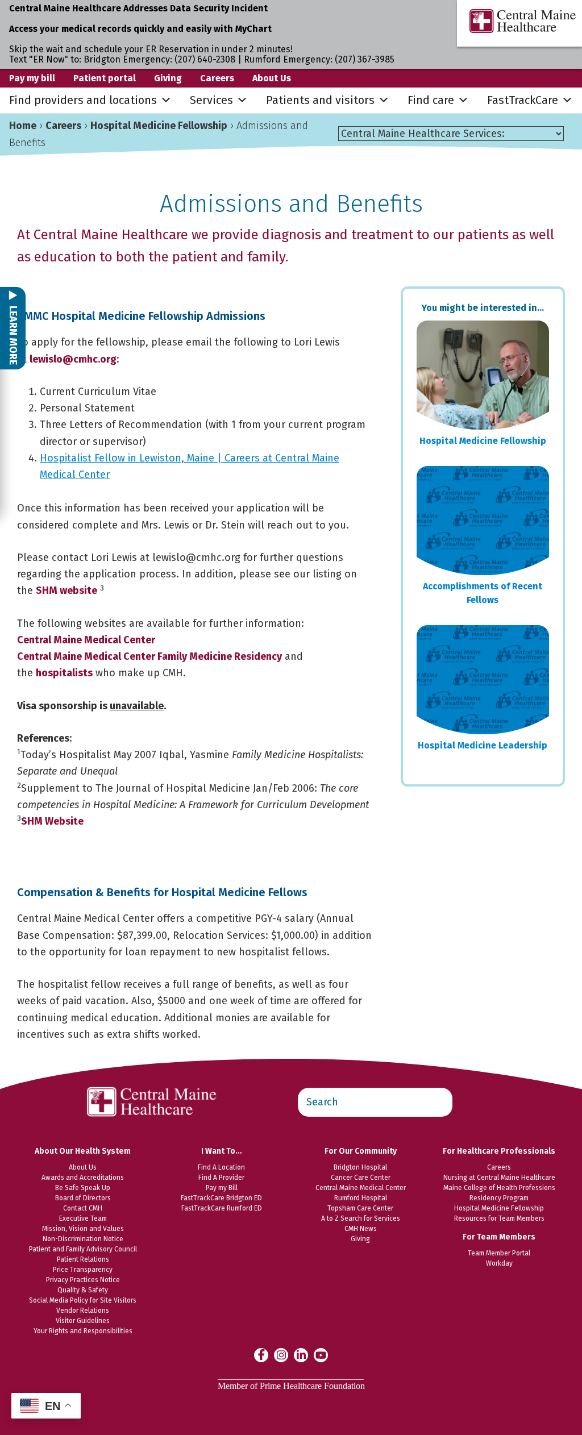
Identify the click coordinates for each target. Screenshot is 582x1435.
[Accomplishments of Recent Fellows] (483, 520)
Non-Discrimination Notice (83, 1239)
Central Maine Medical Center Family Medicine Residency (149, 656)
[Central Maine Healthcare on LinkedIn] (301, 1354)
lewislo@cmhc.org (73, 359)
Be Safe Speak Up (82, 1188)
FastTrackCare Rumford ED (221, 1208)
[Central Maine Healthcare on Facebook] (261, 1355)
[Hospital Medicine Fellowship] (483, 375)
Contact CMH (82, 1208)
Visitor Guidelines (83, 1321)
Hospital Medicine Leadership (482, 745)
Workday (499, 1263)
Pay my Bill (222, 1188)
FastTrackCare (522, 100)
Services (211, 100)
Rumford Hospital (360, 1198)
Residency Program (499, 1198)
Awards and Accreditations (82, 1178)
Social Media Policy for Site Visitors (82, 1300)
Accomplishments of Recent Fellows (482, 593)
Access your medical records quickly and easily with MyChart (140, 28)
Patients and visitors (320, 100)
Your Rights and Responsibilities (83, 1331)
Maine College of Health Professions (499, 1188)
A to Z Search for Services (360, 1218)
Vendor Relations (82, 1311)
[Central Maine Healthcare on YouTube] (321, 1354)
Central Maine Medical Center (86, 640)
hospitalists (64, 673)
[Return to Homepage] (152, 1081)
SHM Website (52, 821)
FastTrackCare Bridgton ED (221, 1198)
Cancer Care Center (360, 1178)
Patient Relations (83, 1259)
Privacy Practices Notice (83, 1280)
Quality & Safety (82, 1290)
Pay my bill (32, 78)
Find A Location (221, 1167)
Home (22, 125)
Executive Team (83, 1218)
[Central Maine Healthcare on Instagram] (281, 1354)
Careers (217, 78)
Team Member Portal (499, 1253)
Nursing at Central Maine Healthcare (499, 1178)
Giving (168, 78)
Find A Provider (221, 1178)
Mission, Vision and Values (83, 1229)
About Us (271, 78)
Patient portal (104, 78)
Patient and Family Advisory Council (83, 1249)
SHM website (66, 590)
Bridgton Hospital (360, 1167)
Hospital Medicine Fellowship (158, 125)
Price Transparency (83, 1270)
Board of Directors (83, 1198)
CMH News (360, 1229)
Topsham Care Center (360, 1208)
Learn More (13, 334)
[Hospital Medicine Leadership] (483, 679)
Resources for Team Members (499, 1218)
